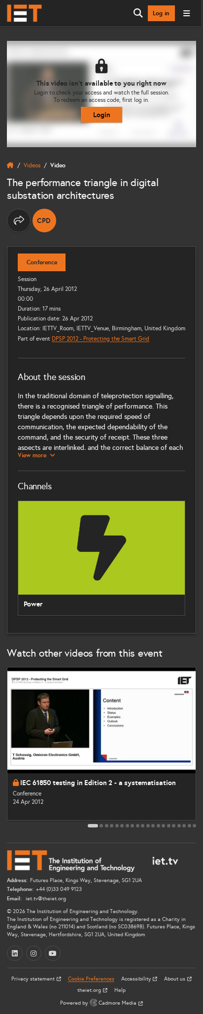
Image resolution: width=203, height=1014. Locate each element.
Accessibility (137, 979)
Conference (42, 262)
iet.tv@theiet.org (45, 898)
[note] (44, 220)
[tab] (93, 825)
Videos (32, 165)
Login (101, 114)
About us (175, 979)
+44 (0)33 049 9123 (59, 889)
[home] (10, 165)
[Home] (24, 13)
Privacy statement (33, 979)
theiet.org (89, 990)
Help (120, 990)
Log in (161, 13)
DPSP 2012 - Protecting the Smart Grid (100, 338)
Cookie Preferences (91, 979)
